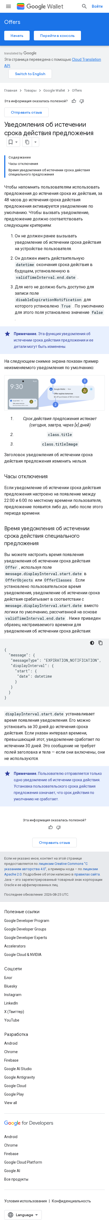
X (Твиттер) (14, 1012)
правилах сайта (87, 874)
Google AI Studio (18, 1069)
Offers (12, 22)
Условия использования (25, 1201)
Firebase (11, 1060)
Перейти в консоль (57, 35)
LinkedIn (11, 1003)
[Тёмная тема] (92, 643)
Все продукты (16, 1179)
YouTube (11, 1020)
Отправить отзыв (26, 112)
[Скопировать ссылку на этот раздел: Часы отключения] (53, 477)
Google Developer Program (26, 921)
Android (10, 1043)
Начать (17, 35)
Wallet (55, 6)
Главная (10, 90)
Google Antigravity (19, 1077)
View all (10, 1103)
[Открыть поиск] (84, 6)
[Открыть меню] (8, 6)
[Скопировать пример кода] (100, 643)
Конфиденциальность (71, 1201)
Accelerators (15, 946)
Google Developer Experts (25, 937)
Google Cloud (15, 1086)
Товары (30, 90)
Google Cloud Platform (23, 1162)
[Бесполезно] (82, 101)
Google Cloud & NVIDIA (23, 954)
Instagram (12, 995)
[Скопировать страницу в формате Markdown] (27, 142)
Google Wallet (54, 90)
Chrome (11, 1052)
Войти (97, 6)
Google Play (14, 1094)
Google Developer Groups (25, 929)
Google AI (12, 1171)
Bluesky (10, 986)
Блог (8, 978)
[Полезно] (74, 101)
